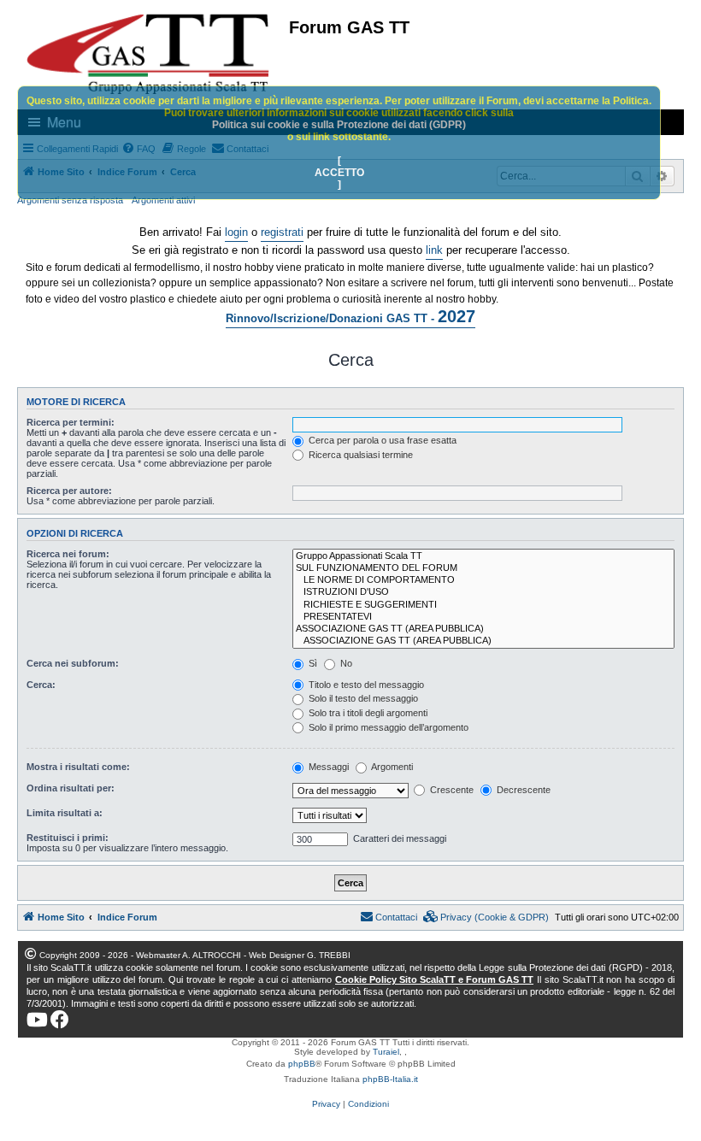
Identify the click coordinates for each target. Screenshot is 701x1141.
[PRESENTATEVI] (483, 617)
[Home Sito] (149, 54)
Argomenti (391, 767)
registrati (282, 232)
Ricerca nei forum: (68, 554)
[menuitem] (486, 917)
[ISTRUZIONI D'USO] (483, 592)
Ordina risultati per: (71, 788)
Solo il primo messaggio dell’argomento (387, 727)
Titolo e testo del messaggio (365, 684)
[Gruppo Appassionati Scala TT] (483, 556)
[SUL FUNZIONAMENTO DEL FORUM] (483, 568)
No (345, 663)
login (236, 232)
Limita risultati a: (65, 813)
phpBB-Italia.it (390, 1079)
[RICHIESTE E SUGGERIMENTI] (483, 605)
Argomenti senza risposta (70, 200)
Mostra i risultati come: (78, 767)
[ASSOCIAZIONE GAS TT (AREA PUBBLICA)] (483, 629)
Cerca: (41, 684)
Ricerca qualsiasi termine (359, 455)
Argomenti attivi (163, 200)
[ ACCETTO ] (339, 173)
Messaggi (327, 767)
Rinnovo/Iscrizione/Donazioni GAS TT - (350, 316)
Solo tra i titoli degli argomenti (366, 713)
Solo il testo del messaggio (362, 698)
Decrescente (522, 790)
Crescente (450, 790)
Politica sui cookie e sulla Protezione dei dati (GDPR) (339, 125)
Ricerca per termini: (71, 422)
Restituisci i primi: (68, 837)
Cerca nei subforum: (73, 663)
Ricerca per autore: (69, 490)
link (434, 250)
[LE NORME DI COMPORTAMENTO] (483, 580)
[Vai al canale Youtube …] (37, 1019)
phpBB (301, 1063)
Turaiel (386, 1051)
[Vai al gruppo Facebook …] (59, 1019)
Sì (311, 663)
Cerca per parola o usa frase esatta (381, 440)
